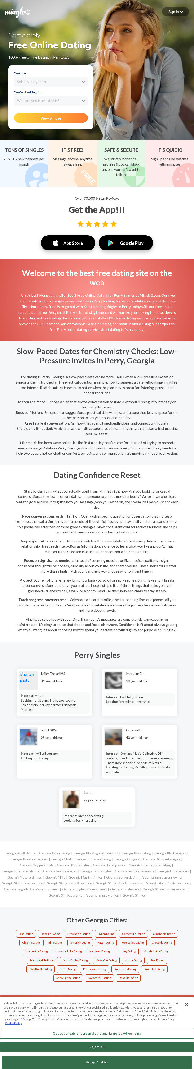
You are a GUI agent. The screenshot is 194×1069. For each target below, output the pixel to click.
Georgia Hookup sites (109, 865)
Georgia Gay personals (36, 865)
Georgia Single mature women (84, 889)
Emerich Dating (80, 942)
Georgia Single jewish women (167, 883)
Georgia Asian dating (54, 853)
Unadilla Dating (128, 978)
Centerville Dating (133, 933)
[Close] (186, 1004)
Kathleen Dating (99, 951)
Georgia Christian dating (93, 859)
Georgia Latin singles (95, 871)
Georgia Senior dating (122, 877)
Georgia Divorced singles (161, 859)
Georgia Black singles (170, 853)
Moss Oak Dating (106, 960)
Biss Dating (26, 933)
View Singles (51, 118)
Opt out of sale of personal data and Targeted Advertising (97, 1033)
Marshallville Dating (156, 951)
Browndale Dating (78, 933)
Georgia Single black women (22, 883)
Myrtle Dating (133, 960)
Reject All (96, 1047)
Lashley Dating (127, 951)
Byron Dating (106, 933)
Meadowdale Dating (42, 960)
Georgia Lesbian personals (134, 871)
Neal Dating (157, 960)
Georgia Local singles (173, 871)
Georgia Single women (102, 895)
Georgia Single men (124, 889)
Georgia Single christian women (119, 883)
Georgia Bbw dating (136, 853)
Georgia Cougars (127, 859)
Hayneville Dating (37, 951)
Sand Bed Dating (154, 969)
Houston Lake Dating (69, 951)
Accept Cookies (97, 1062)
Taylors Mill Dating (99, 978)
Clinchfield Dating (164, 933)
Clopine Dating (31, 942)
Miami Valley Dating (75, 960)
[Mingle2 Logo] (17, 12)
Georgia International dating (150, 865)
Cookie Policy (13, 1023)
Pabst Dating (67, 969)
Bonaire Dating (50, 933)
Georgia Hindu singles (73, 865)
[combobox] (51, 82)
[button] (175, 11)
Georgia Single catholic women (69, 883)
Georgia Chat (61, 859)
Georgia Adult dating (19, 853)
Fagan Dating (106, 942)
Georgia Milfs (55, 877)
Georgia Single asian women (162, 877)
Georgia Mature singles (24, 877)
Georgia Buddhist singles (29, 859)
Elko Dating (55, 942)
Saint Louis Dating (125, 969)
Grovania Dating (162, 942)
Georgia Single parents (65, 895)
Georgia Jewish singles (60, 871)
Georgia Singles (134, 895)
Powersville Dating (94, 969)
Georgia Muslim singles (86, 877)
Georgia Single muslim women (164, 889)
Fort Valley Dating (133, 942)
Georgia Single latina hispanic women (31, 889)
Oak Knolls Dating (41, 969)
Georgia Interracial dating (21, 871)
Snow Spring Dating (68, 978)
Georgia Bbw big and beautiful (96, 853)
